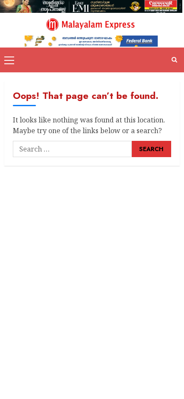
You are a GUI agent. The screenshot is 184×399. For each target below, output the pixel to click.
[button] (9, 60)
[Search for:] (72, 149)
